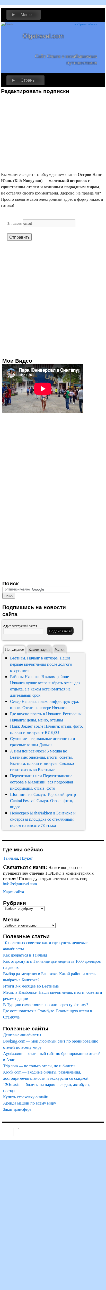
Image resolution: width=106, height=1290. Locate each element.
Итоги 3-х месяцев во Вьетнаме (31, 986)
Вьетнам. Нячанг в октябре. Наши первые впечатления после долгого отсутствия (41, 664)
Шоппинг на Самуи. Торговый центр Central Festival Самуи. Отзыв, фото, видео (43, 800)
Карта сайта (13, 891)
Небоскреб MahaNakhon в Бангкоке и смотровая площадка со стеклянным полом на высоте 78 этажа (43, 819)
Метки (60, 649)
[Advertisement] (44, 130)
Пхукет (26, 858)
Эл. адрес (14, 223)
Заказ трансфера (17, 1109)
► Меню (22, 14)
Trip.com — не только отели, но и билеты (39, 1065)
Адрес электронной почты (20, 626)
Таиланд (10, 858)
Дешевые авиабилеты (22, 1034)
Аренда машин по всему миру (29, 1103)
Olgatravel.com (43, 35)
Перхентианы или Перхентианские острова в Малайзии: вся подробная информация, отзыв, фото (41, 782)
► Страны (24, 80)
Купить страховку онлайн (25, 1096)
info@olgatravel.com (20, 883)
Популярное (14, 649)
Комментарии (39, 649)
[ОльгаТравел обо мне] (85, 37)
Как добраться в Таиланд (25, 955)
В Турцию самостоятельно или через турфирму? (45, 1004)
